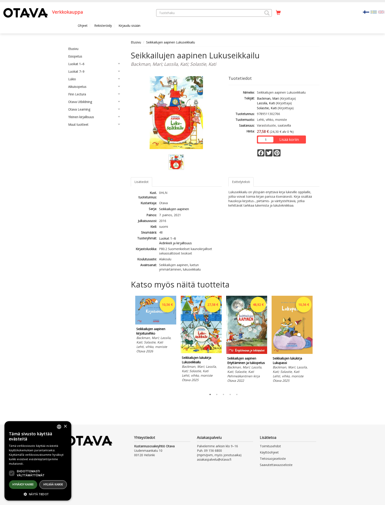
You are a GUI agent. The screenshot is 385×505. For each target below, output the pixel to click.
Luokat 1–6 (167, 238)
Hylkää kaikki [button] (53, 484)
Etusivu (136, 42)
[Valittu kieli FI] (366, 12)
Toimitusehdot (270, 446)
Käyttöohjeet (269, 452)
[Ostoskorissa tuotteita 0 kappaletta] (278, 12)
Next (317, 342)
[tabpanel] (155, 325)
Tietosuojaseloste (273, 458)
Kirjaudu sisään (129, 25)
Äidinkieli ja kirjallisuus (175, 243)
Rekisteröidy (103, 25)
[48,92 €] (246, 353)
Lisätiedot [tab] (141, 182)
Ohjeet (83, 25)
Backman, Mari (268, 98)
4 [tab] (230, 394)
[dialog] (37, 461)
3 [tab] (223, 394)
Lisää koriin (289, 139)
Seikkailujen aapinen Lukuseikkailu (170, 42)
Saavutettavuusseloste (276, 465)
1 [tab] (210, 394)
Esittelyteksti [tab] (241, 182)
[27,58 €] (201, 352)
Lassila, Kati (266, 103)
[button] (267, 13)
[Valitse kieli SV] (373, 12)
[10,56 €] (155, 323)
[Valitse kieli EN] (381, 12)
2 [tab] (217, 394)
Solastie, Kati (267, 108)
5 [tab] (237, 394)
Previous (129, 342)
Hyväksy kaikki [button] (23, 484)
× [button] (65, 426)
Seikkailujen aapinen (174, 209)
